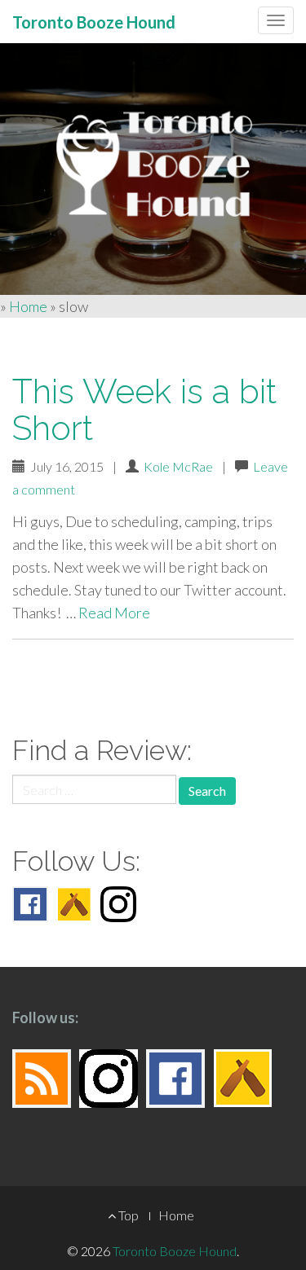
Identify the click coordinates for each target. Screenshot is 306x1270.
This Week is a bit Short (144, 409)
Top (127, 1215)
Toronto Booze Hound (175, 1251)
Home (28, 306)
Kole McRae (178, 466)
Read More (114, 613)
